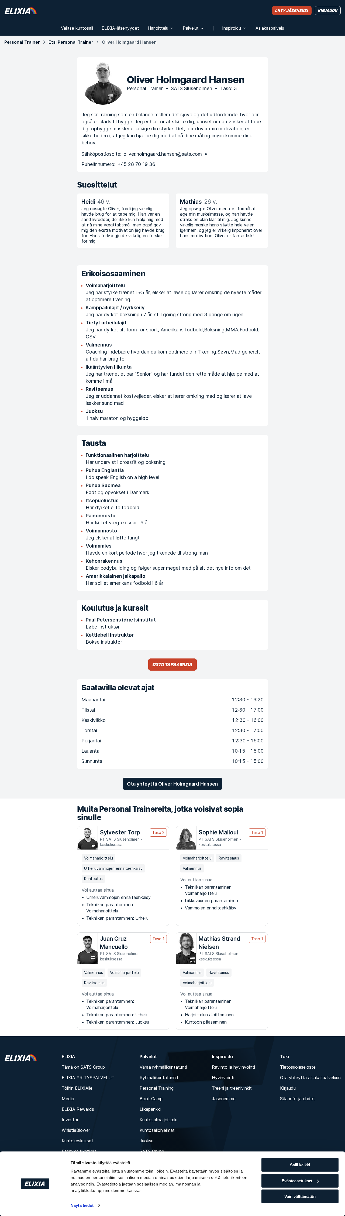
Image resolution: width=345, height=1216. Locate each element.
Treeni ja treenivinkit (232, 1088)
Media (68, 1098)
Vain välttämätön (300, 1196)
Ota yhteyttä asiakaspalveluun (310, 1077)
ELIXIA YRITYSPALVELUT (88, 1077)
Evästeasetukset (297, 1180)
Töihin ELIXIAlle (77, 1088)
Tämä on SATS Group (83, 1067)
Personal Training (157, 1088)
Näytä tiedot (82, 1205)
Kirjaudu (288, 1088)
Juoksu (146, 1140)
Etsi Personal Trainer (71, 42)
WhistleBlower (76, 1130)
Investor (70, 1119)
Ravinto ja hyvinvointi (233, 1067)
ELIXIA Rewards (78, 1109)
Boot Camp (151, 1098)
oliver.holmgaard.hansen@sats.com (162, 154)
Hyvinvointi (223, 1077)
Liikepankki (150, 1109)
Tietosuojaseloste (298, 1067)
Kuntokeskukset (77, 1140)
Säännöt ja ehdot (297, 1098)
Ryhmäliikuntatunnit (159, 1077)
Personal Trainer (22, 42)
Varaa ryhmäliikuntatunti (163, 1067)
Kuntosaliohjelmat (157, 1130)
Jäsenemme (224, 1098)
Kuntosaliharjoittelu (158, 1119)
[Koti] (20, 10)
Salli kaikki (300, 1165)
